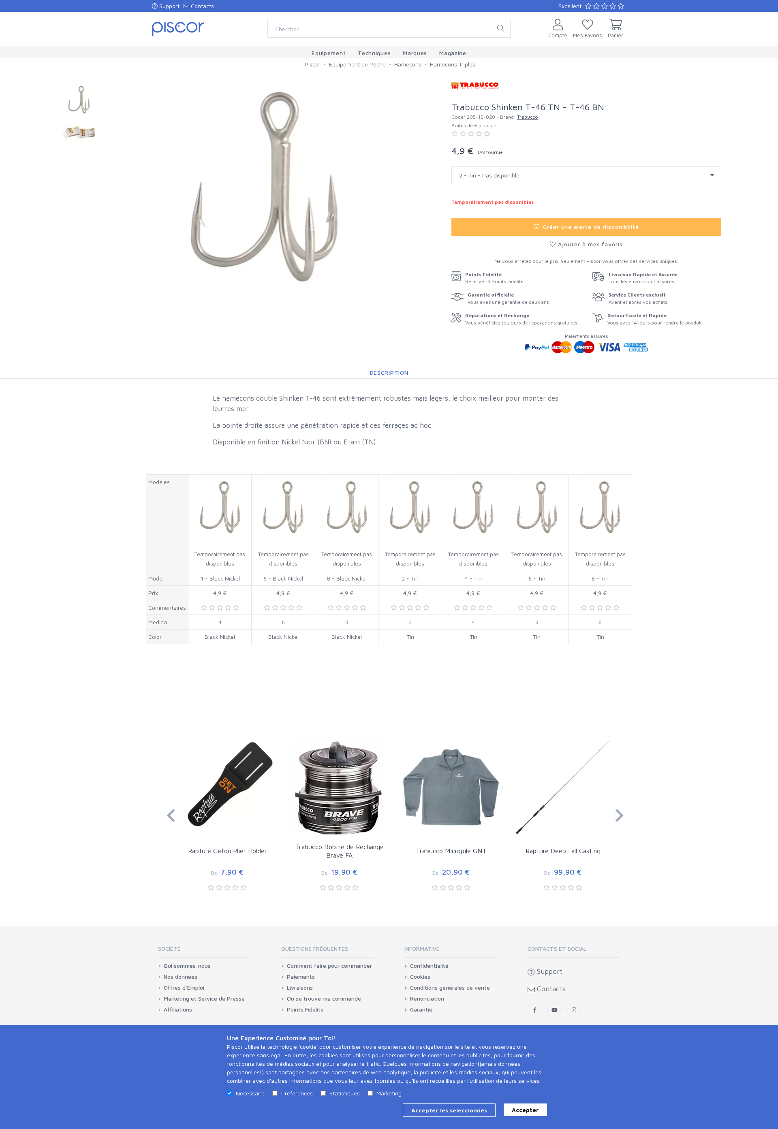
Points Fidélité (305, 1009)
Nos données (180, 976)
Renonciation (427, 998)
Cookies (420, 976)
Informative (422, 948)
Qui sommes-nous (187, 966)
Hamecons (407, 64)
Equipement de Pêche (357, 64)
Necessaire (250, 1093)
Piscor (313, 64)
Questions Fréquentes (314, 948)
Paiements (301, 976)
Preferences (297, 1093)
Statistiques (344, 1093)
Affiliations (178, 1009)
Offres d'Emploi (184, 987)
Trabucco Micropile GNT (451, 850)
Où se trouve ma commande (324, 998)
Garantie (421, 1009)
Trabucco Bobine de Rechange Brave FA (339, 851)
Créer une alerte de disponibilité (590, 226)
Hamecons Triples (452, 64)
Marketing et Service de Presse (204, 998)
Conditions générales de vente (450, 987)
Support (169, 5)
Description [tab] (389, 372)
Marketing (389, 1093)
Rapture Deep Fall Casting (563, 850)
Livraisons (300, 987)
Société (169, 948)
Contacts (201, 5)
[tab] (204, 951)
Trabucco (527, 117)
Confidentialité (429, 966)
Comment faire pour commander (329, 966)
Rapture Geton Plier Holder (227, 850)
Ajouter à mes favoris (589, 244)
